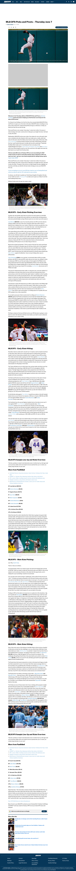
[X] (68, 1)
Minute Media (8, 867)
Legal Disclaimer (23, 862)
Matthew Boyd (23, 650)
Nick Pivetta (11, 420)
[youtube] (73, 1)
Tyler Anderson (25, 381)
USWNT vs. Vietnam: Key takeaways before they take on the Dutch (26, 476)
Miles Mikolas (11, 253)
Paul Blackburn (41, 665)
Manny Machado (39, 686)
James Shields (41, 356)
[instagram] (71, 1)
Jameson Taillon (12, 414)
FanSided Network (52, 858)
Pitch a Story (35, 860)
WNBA (32, 1)
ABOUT (51, 1)
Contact (21, 858)
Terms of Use (65, 860)
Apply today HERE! (13, 158)
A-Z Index (64, 858)
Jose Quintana (35, 266)
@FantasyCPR (23, 176)
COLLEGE (37, 1)
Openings (34, 858)
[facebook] (66, 1)
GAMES (47, 1)
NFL (13, 1)
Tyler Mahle (25, 394)
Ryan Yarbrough (12, 141)
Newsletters (22, 860)
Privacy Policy (51, 860)
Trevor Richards (21, 404)
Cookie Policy (10, 862)
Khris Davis (44, 146)
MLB (17, 1)
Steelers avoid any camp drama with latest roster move (23, 479)
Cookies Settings (52, 862)
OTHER (42, 1)
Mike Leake (18, 581)
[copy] (15, 27)
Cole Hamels (11, 581)
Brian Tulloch (10, 24)
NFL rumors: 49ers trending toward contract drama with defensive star (27, 478)
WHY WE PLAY (27, 1)
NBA (21, 1)
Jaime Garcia (25, 581)
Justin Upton (25, 146)
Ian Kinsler (31, 146)
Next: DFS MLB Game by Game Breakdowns (19, 801)
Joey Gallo (37, 146)
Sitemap (9, 860)
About (8, 858)
